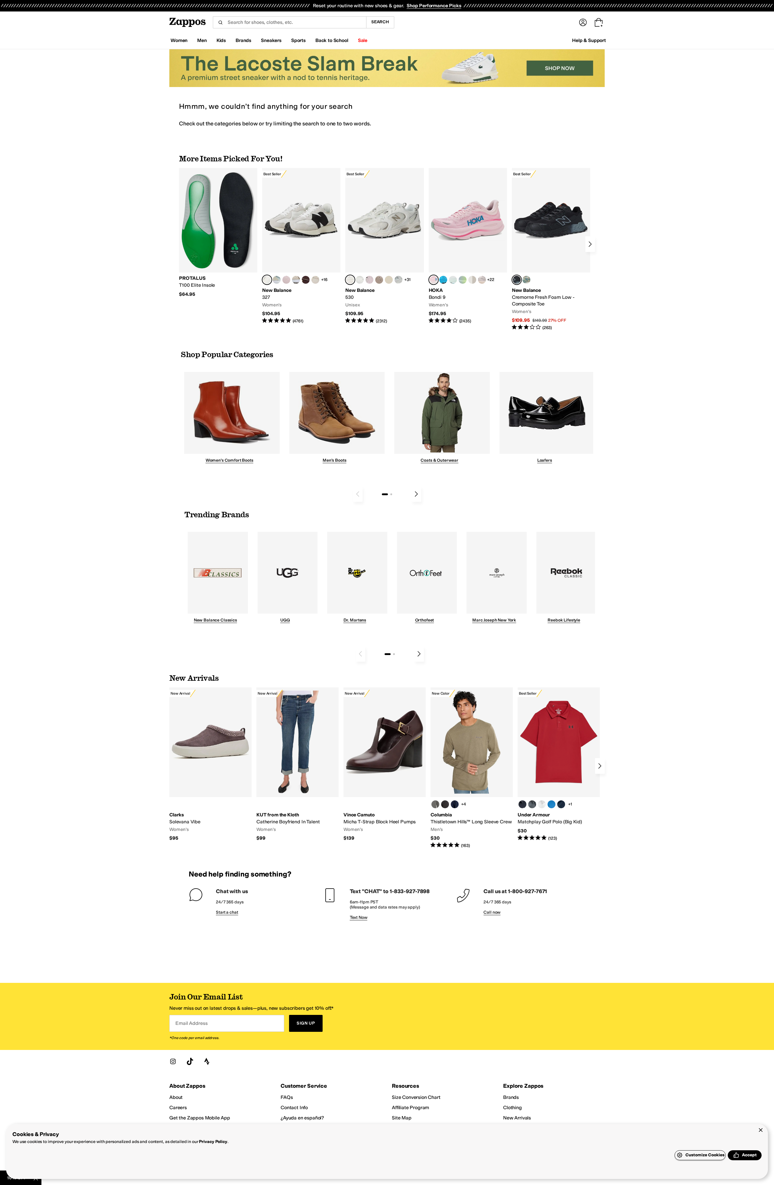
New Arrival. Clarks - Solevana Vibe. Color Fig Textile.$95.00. (210, 764)
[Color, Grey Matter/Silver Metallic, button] (398, 280)
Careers (178, 1107)
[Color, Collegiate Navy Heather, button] (455, 804)
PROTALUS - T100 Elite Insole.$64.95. (218, 232)
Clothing (512, 1107)
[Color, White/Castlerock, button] (542, 804)
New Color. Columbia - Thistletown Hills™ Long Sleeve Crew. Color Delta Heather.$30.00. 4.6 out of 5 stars (472, 768)
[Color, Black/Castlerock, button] (522, 804)
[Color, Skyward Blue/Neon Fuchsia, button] (443, 280)
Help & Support (589, 40)
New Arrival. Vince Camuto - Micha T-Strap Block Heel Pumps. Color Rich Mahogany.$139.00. (384, 764)
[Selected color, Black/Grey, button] (517, 280)
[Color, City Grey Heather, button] (435, 804)
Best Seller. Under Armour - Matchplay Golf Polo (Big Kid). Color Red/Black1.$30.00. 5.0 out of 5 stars (559, 764)
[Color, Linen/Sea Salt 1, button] (296, 280)
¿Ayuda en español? (302, 1118)
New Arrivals (517, 1118)
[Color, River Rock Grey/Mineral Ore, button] (482, 280)
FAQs (287, 1097)
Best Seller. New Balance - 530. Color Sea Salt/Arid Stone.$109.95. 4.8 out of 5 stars (384, 246)
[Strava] (206, 1061)
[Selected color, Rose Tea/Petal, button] (433, 280)
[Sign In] (583, 22)
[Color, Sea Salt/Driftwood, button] (379, 280)
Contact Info (294, 1107)
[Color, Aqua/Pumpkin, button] (526, 280)
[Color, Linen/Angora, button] (315, 280)
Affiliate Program (410, 1107)
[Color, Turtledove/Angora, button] (389, 280)
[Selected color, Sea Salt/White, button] (267, 280)
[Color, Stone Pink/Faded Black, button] (369, 280)
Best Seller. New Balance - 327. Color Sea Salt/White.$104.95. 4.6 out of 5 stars (301, 246)
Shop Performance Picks (434, 5)
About (176, 1097)
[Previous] (358, 494)
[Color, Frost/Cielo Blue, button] (453, 280)
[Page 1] (385, 494)
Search (380, 21)
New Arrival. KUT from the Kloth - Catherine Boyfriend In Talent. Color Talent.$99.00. (297, 764)
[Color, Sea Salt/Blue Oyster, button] (360, 280)
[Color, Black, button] (445, 804)
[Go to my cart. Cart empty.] (599, 22)
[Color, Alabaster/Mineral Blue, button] (472, 280)
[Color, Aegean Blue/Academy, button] (551, 804)
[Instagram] (173, 1061)
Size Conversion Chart (416, 1097)
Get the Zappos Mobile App (199, 1118)
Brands (511, 1097)
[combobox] (289, 22)
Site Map (401, 1118)
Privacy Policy (213, 1141)
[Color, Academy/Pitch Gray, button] (561, 804)
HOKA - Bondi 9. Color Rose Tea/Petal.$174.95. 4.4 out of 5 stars (468, 246)
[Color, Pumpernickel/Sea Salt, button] (306, 280)
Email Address (191, 1023)
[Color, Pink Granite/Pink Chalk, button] (286, 280)
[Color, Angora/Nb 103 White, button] (276, 280)
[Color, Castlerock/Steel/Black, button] (532, 804)
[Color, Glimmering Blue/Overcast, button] (462, 280)
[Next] (590, 244)
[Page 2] (391, 494)
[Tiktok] (190, 1061)
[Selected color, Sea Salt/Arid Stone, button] (350, 280)
